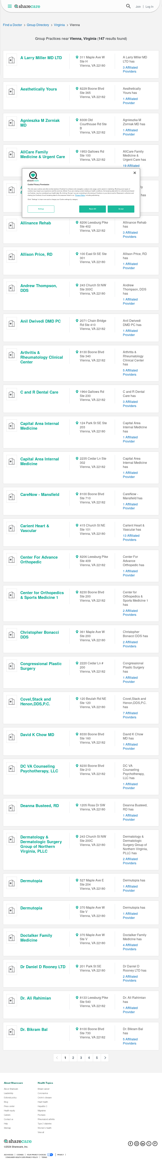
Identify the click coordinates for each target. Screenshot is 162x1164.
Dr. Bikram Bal (34, 1029)
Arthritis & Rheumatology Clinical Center (41, 357)
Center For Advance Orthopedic (39, 559)
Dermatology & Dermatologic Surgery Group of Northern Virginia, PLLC (41, 844)
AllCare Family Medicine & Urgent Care (42, 154)
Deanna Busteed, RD (39, 805)
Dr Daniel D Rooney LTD (42, 966)
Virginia (59, 24)
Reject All (92, 209)
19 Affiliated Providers (131, 167)
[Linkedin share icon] (143, 1145)
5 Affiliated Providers (130, 372)
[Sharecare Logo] (27, 6)
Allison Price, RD (36, 254)
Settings (41, 209)
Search (128, 6)
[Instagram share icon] (137, 1145)
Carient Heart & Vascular (34, 528)
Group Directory (38, 24)
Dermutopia (31, 880)
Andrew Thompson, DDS (38, 288)
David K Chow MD (37, 734)
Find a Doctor (12, 24)
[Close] (134, 173)
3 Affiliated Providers (130, 69)
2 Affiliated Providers (130, 612)
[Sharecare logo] (47, 1141)
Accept (121, 209)
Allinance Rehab (35, 223)
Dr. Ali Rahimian (35, 998)
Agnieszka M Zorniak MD (40, 122)
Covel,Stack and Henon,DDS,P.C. (35, 701)
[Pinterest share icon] (155, 1145)
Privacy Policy (80, 195)
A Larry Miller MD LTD (41, 57)
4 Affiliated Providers (130, 947)
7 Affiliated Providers (130, 715)
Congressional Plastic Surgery (41, 666)
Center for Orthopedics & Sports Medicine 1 (42, 595)
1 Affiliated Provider (130, 100)
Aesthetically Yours (38, 89)
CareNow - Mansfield (39, 494)
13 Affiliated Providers (131, 537)
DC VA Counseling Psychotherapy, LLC (39, 768)
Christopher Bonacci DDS (39, 634)
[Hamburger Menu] (10, 6)
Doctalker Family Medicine (36, 937)
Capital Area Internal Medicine (39, 425)
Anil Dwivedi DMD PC (40, 321)
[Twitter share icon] (149, 1145)
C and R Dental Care (39, 392)
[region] (81, 193)
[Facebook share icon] (130, 1145)
